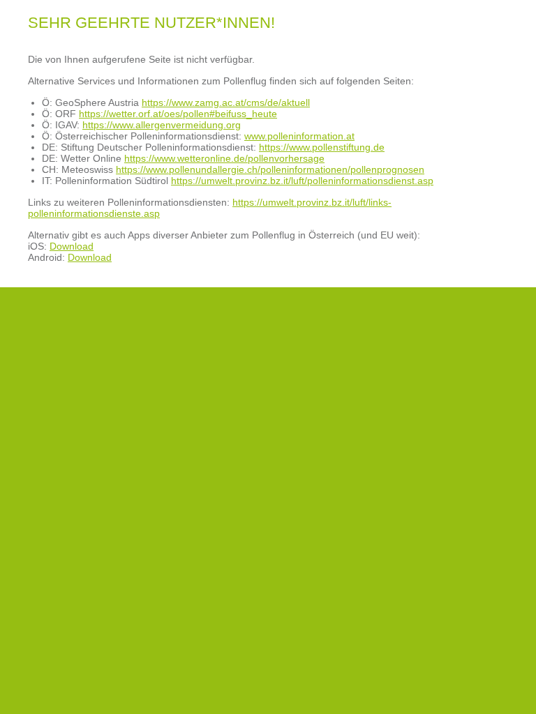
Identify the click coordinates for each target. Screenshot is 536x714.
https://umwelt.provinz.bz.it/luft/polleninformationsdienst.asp (302, 180)
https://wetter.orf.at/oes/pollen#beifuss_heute (178, 113)
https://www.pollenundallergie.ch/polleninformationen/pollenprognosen (270, 169)
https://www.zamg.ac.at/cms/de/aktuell (226, 102)
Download (72, 246)
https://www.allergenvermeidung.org (161, 124)
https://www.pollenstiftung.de (322, 147)
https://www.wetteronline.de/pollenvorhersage (224, 158)
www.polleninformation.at (299, 136)
